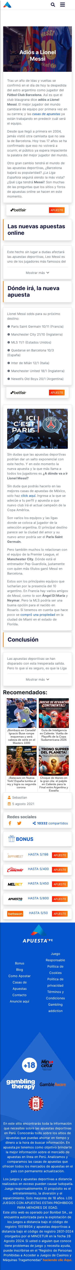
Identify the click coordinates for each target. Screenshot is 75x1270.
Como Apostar (19, 976)
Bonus (24, 839)
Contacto (19, 995)
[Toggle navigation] (61, 5)
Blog (19, 970)
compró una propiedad (37, 615)
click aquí (28, 496)
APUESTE (57, 210)
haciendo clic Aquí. (57, 1260)
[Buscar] (53, 4)
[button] (37, 273)
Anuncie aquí (19, 1001)
